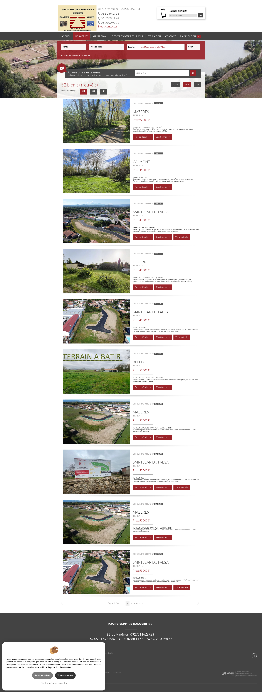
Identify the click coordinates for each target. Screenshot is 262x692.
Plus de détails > (143, 137)
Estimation (154, 36)
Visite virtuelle (181, 237)
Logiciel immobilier (242, 671)
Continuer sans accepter (54, 683)
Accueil (66, 36)
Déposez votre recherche (127, 36)
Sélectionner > (163, 137)
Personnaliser (42, 675)
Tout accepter (65, 675)
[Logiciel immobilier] (228, 674)
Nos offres (81, 36)
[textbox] (161, 47)
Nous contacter (108, 26)
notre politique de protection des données (53, 667)
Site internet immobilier (244, 673)
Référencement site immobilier (246, 675)
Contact (170, 36)
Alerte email (100, 36)
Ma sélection (190, 36)
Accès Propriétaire (106, 653)
